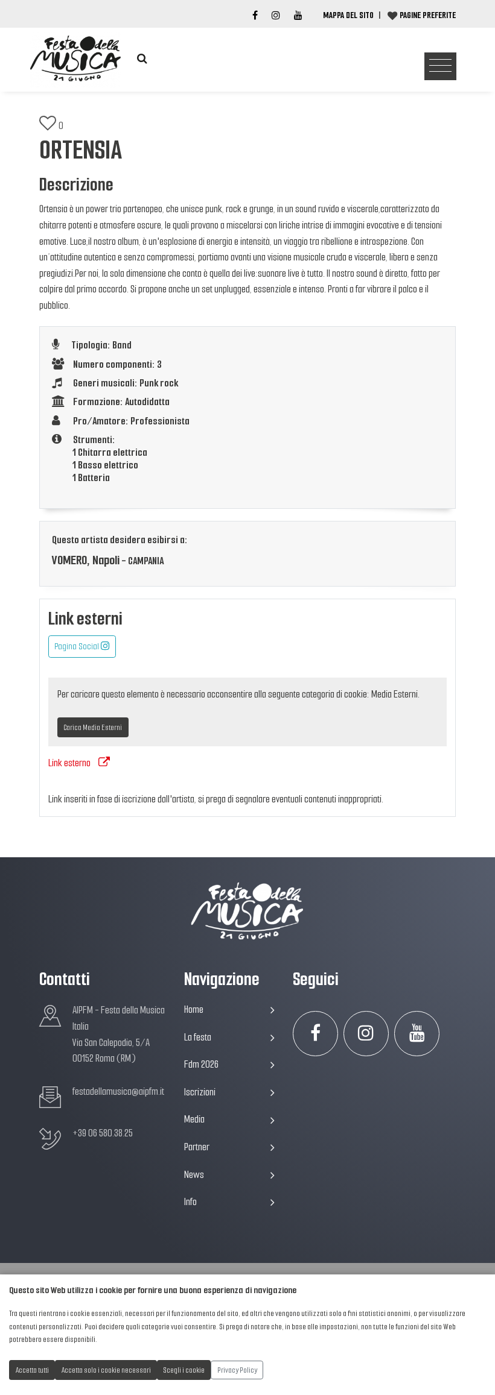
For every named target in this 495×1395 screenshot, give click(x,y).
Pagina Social (77, 646)
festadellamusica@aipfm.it (118, 1091)
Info (190, 1202)
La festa (197, 1037)
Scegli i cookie (184, 1370)
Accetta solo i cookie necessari (106, 1370)
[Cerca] (142, 58)
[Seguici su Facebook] (255, 15)
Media (194, 1119)
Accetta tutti (32, 1370)
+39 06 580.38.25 (102, 1133)
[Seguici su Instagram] (366, 1033)
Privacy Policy (237, 1370)
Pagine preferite (428, 15)
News (194, 1175)
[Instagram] (275, 15)
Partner (196, 1147)
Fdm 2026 (201, 1064)
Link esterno (69, 763)
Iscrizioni (200, 1092)
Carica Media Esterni (92, 727)
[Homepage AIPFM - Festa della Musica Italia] (75, 58)
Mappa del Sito (348, 15)
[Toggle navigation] (440, 66)
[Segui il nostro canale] (298, 15)
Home (193, 1009)
